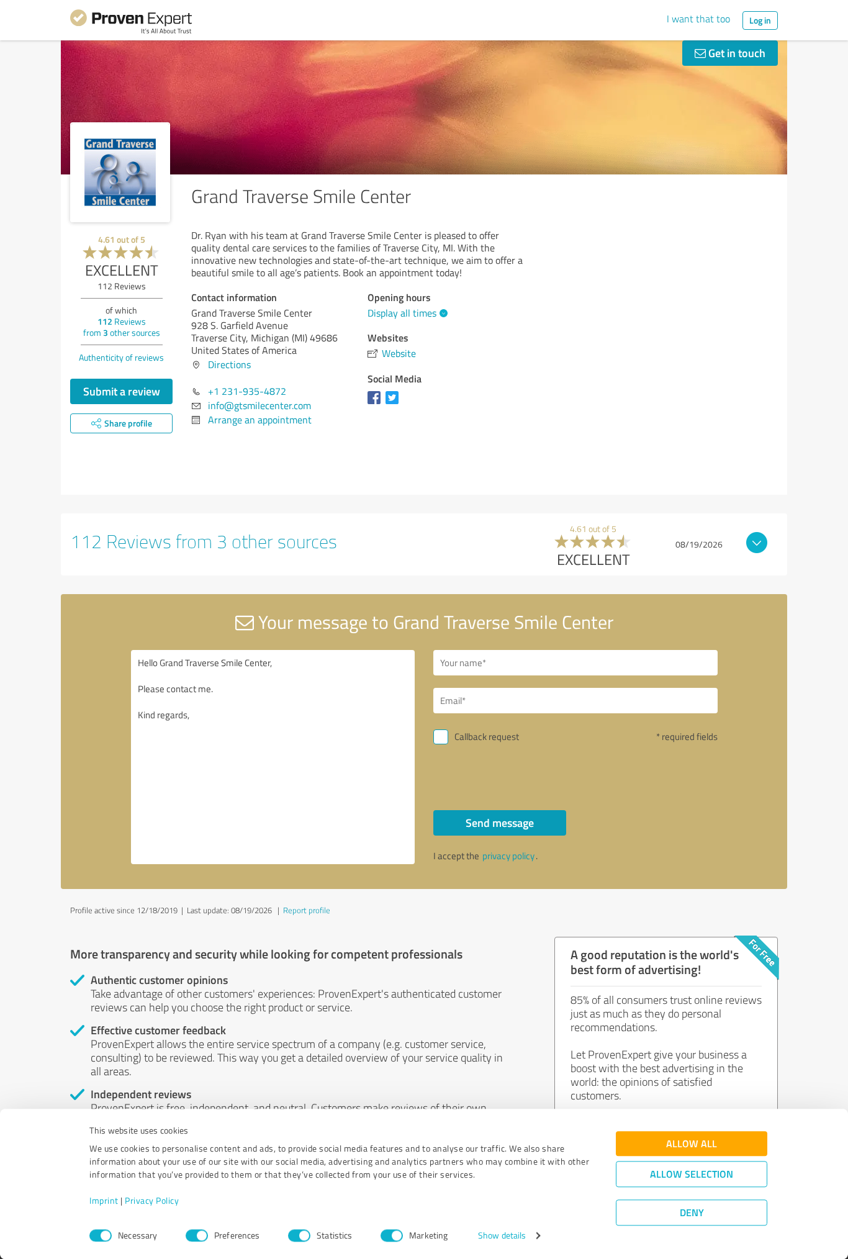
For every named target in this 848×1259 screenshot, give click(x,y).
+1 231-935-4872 (247, 391)
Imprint (104, 1201)
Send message (500, 823)
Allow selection (691, 1174)
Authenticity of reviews (121, 357)
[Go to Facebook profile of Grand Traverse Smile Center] (377, 403)
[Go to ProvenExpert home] (131, 23)
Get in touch (735, 53)
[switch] (197, 1235)
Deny (692, 1213)
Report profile (306, 910)
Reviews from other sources (121, 326)
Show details (502, 1236)
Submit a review (121, 391)
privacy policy (508, 855)
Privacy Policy (152, 1201)
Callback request (486, 736)
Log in (760, 20)
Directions (229, 364)
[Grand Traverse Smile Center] (120, 172)
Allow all (691, 1144)
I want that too (698, 18)
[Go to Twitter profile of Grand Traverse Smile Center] (395, 403)
